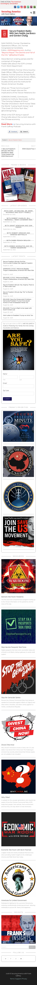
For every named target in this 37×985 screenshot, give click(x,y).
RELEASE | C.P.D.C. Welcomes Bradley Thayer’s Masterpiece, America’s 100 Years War (18, 278)
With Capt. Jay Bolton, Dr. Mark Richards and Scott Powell (18, 211)
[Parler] (31, 7)
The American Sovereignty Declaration (10, 2)
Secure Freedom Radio (15, 140)
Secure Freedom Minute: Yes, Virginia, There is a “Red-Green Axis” (18, 285)
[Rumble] (34, 7)
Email (5, 383)
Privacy (24, 979)
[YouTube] (25, 7)
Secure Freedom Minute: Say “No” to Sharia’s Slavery (18, 292)
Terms (12, 979)
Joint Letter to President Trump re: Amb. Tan (18, 315)
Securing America (10, 11)
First (4, 379)
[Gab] (28, 7)
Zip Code (6, 390)
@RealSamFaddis (16, 55)
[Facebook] (15, 7)
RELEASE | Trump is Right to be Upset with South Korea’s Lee (17, 309)
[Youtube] (21, 958)
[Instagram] (21, 7)
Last (20, 379)
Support (18, 979)
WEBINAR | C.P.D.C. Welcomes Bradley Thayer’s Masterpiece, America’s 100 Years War (18, 270)
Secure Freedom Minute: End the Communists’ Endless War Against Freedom (18, 262)
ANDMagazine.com (15, 50)
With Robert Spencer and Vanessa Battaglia (18, 233)
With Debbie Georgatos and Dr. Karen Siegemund (18, 247)
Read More (6, 124)
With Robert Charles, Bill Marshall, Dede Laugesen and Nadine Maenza (18, 219)
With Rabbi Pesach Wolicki (19, 240)
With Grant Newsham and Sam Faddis (18, 226)
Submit (7, 399)
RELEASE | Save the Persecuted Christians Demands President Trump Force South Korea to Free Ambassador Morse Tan (17, 300)
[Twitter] (18, 7)
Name (5, 374)
